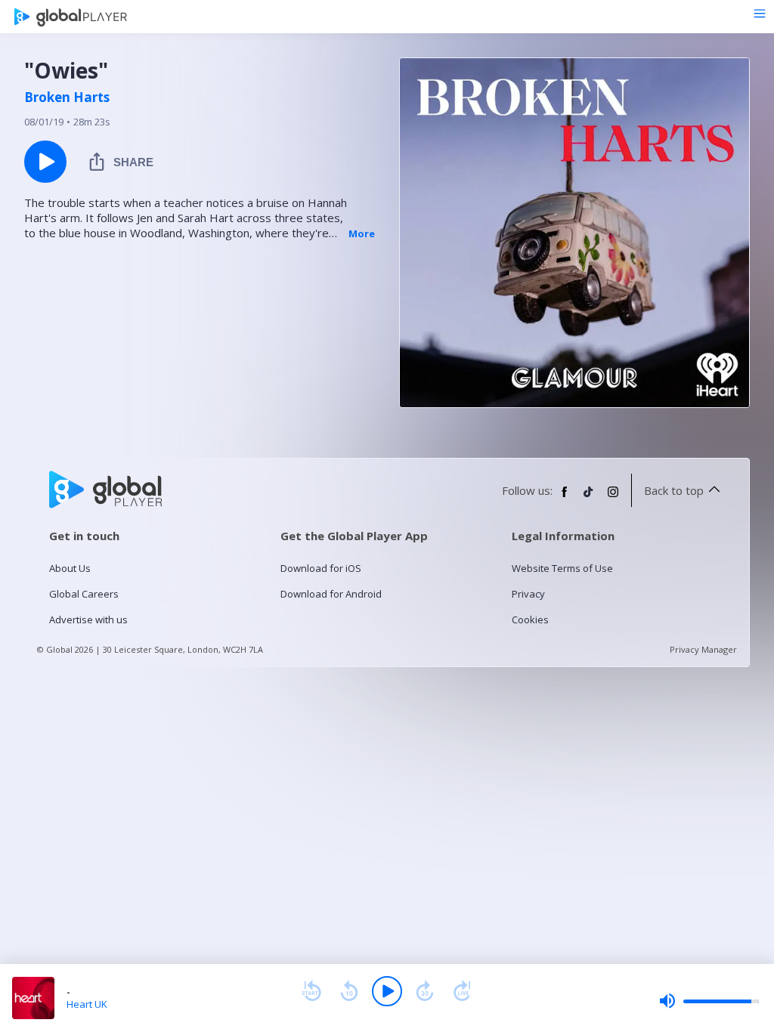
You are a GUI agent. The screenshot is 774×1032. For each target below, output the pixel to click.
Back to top (674, 490)
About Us (70, 568)
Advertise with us (88, 619)
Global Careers (84, 594)
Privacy (528, 594)
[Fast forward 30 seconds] (425, 991)
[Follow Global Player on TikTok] (588, 497)
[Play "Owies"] (45, 162)
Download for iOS (320, 568)
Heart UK (87, 1004)
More (361, 233)
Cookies (530, 619)
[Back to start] (311, 991)
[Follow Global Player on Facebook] (564, 497)
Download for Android (331, 594)
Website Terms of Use (562, 568)
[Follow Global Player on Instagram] (613, 497)
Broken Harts (67, 97)
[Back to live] (462, 991)
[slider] (709, 1001)
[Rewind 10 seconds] (349, 991)
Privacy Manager (703, 649)
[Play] (387, 991)
